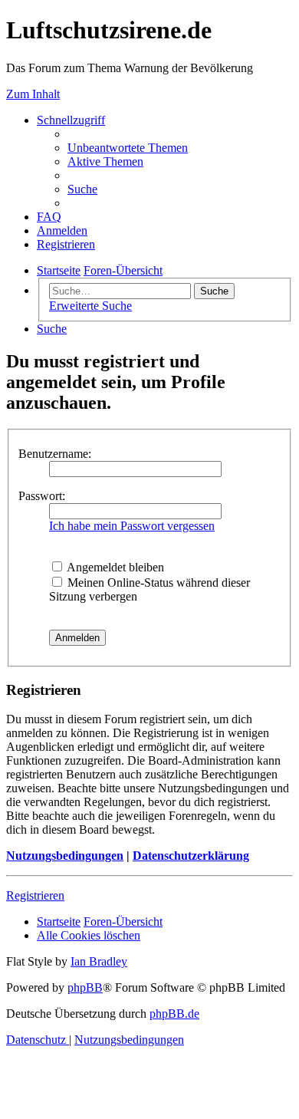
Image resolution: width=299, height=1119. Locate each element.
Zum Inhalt (33, 93)
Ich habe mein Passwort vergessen (132, 525)
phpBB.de (174, 1013)
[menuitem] (127, 147)
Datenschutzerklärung (191, 855)
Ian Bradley (99, 961)
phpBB (85, 987)
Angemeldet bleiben (114, 567)
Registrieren (35, 895)
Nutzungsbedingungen (64, 855)
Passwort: (41, 495)
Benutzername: (54, 453)
